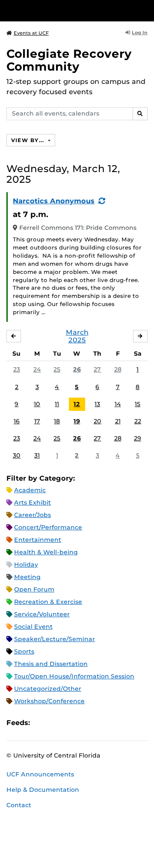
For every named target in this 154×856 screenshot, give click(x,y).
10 (37, 404)
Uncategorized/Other (47, 689)
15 (137, 404)
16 (17, 421)
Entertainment (37, 540)
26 (77, 369)
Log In (140, 33)
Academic (30, 490)
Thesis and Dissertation (51, 664)
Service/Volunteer (42, 614)
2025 (77, 340)
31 (37, 455)
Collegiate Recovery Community (69, 60)
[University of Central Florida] (65, 10)
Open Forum (34, 589)
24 (37, 369)
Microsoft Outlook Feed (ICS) (55, 723)
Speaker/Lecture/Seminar (54, 639)
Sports (24, 651)
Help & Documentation (42, 790)
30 (17, 455)
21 (118, 421)
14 (118, 404)
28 (117, 369)
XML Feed (84, 723)
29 (137, 438)
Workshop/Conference (49, 701)
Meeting (27, 577)
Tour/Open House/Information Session (74, 676)
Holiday (26, 564)
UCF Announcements (40, 774)
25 (56, 369)
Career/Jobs (32, 515)
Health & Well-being (46, 552)
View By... (28, 140)
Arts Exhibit (32, 502)
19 (77, 421)
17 (37, 421)
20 (97, 421)
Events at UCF (31, 33)
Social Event (33, 626)
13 (97, 404)
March (77, 332)
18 (57, 421)
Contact (18, 805)
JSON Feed (99, 723)
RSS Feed (70, 723)
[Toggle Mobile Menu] (145, 10)
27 (97, 369)
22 (137, 421)
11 (57, 404)
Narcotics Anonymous (54, 201)
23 (16, 369)
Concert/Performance (48, 527)
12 (77, 404)
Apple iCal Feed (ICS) (41, 723)
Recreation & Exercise (48, 602)
